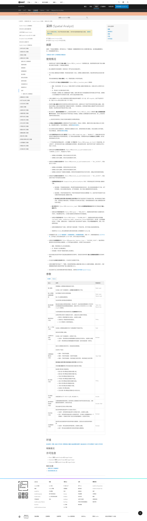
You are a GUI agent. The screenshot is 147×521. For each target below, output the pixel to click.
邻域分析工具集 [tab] (24, 126)
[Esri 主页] (21, 2)
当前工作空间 (58, 444)
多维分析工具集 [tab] (24, 120)
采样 (22, 90)
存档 (55, 32)
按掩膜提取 (23, 71)
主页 (19, 10)
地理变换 (65, 444)
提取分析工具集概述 (26, 61)
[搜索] (119, 2)
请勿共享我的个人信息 (110, 516)
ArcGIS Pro (21, 6)
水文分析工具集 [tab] (24, 103)
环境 (109, 36)
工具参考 (35, 10)
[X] (23, 494)
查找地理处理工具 (52, 470)
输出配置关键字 (75, 444)
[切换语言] (123, 2)
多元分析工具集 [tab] (24, 123)
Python (42, 10)
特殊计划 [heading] (94, 481)
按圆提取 (23, 68)
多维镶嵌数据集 (80, 234)
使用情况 (110, 31)
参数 (109, 34)
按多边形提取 (24, 77)
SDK (48, 10)
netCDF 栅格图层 (61, 234)
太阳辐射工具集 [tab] (24, 142)
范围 (53, 444)
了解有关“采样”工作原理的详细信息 (56, 55)
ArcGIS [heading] (36, 481)
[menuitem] (40, 486)
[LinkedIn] (26, 494)
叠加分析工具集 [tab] (24, 129)
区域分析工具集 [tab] (24, 149)
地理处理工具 (27, 21)
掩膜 (69, 444)
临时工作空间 (99, 444)
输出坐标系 (84, 444)
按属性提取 (23, 64)
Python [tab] (54, 279)
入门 (24, 10)
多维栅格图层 (71, 234)
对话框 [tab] (49, 279)
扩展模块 (103, 6)
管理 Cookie (95, 516)
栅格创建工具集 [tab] (24, 133)
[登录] (127, 2)
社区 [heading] (50, 481)
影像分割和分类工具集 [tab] (26, 139)
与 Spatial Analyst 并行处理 (25, 38)
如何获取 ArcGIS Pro (121, 6)
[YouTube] (26, 497)
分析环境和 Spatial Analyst (25, 32)
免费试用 (111, 6)
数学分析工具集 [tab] (24, 116)
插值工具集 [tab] (23, 107)
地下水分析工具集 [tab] (25, 100)
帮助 (29, 10)
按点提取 (23, 74)
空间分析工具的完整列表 (25, 29)
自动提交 (48, 444)
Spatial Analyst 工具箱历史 (25, 45)
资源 (96, 6)
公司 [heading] (79, 481)
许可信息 (110, 38)
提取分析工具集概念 (27, 94)
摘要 (109, 29)
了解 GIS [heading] (65, 481)
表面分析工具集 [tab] (24, 145)
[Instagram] (23, 497)
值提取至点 (23, 87)
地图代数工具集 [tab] (24, 113)
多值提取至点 (24, 84)
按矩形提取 (23, 81)
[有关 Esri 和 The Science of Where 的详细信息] (23, 486)
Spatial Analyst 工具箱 (38, 21)
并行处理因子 (91, 444)
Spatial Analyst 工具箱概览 (25, 25)
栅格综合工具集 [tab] (24, 97)
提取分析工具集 (48, 21)
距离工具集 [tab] (23, 55)
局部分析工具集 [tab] (24, 110)
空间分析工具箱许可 (24, 42)
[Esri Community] (19, 497)
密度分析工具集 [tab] (24, 51)
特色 (91, 6)
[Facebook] (19, 494)
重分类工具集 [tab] (23, 136)
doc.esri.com (53, 13)
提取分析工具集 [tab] (24, 58)
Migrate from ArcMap (57, 10)
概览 (85, 6)
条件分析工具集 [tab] (24, 48)
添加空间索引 (75, 125)
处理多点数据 (64, 130)
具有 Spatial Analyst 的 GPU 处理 (27, 35)
